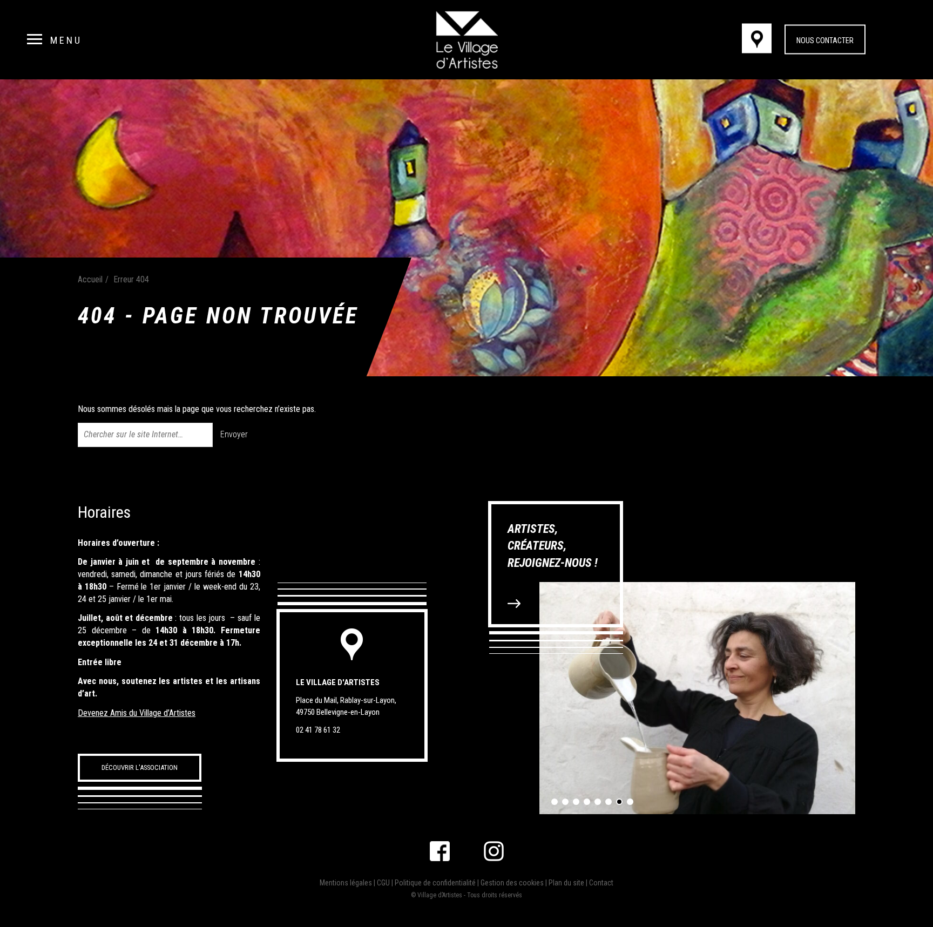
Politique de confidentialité (435, 882)
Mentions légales (346, 882)
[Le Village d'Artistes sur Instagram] (494, 851)
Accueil (90, 279)
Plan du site (566, 882)
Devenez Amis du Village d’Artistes (136, 713)
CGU (383, 882)
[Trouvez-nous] (762, 40)
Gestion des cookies (512, 882)
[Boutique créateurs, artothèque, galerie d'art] (467, 39)
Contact (601, 882)
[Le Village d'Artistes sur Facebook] (440, 851)
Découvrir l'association (140, 767)
